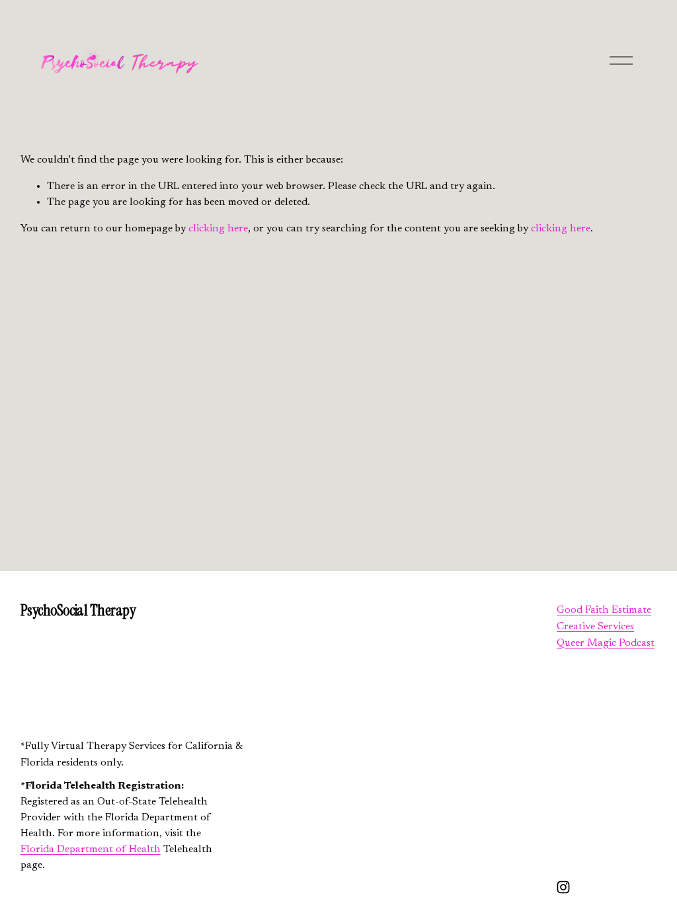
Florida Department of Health (90, 849)
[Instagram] (563, 887)
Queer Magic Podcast (606, 643)
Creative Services (595, 626)
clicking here (218, 228)
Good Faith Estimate (604, 610)
